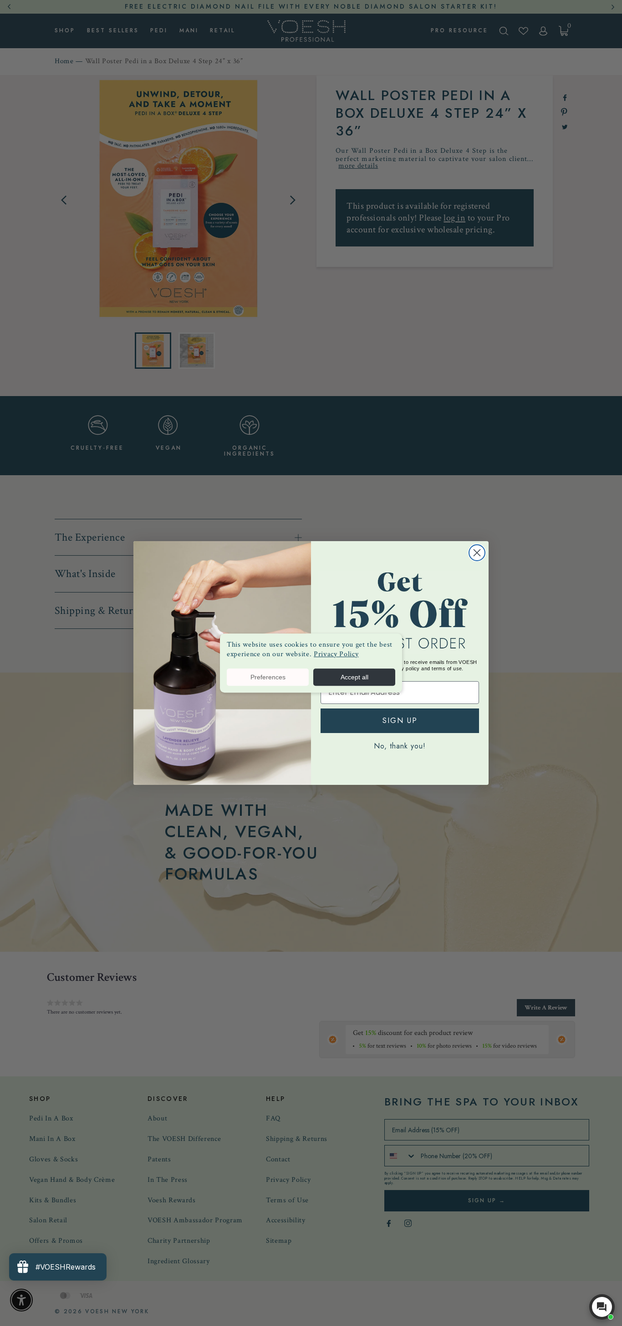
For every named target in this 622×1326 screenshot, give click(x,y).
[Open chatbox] (602, 1307)
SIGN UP (400, 720)
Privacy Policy (336, 654)
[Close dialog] (477, 553)
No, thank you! (400, 746)
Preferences (268, 677)
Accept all (354, 677)
